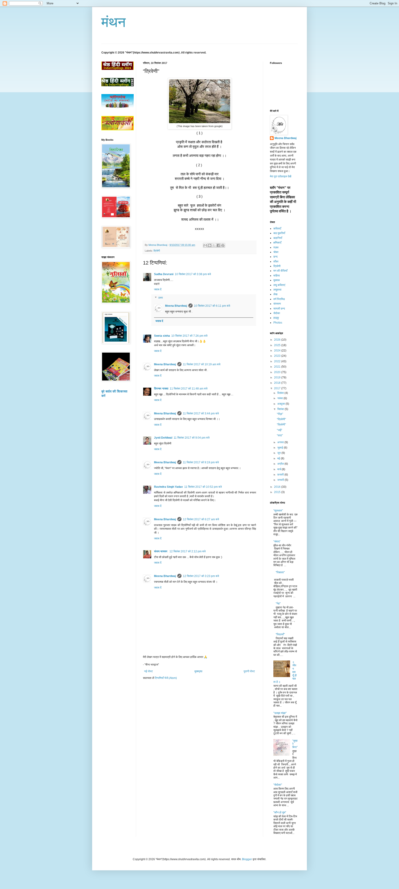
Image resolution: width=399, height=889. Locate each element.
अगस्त (280, 442)
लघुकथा (277, 289)
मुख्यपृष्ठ (198, 671)
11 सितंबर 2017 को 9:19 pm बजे (201, 462)
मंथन (113, 22)
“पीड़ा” (280, 414)
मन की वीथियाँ (280, 270)
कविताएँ (277, 228)
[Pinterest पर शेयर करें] (223, 245)
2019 (277, 377)
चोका (275, 252)
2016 (277, 486)
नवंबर (280, 398)
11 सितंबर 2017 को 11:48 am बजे (188, 388)
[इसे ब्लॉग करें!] (209, 245)
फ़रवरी (280, 474)
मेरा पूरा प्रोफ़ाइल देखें (280, 176)
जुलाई (280, 447)
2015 (277, 492)
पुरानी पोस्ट (249, 671)
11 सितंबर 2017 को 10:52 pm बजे (203, 486)
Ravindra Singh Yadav (168, 486)
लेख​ (275, 294)
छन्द (275, 256)
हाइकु (276, 317)
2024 (277, 350)
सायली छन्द (279, 308)
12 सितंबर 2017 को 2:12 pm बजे (187, 551)
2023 (277, 355)
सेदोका (276, 313)
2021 (277, 366)
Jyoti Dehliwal (163, 437)
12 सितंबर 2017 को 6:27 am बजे (201, 519)
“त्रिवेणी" (281, 419)
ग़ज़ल (275, 247)
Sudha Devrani (163, 274)
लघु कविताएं (279, 285)
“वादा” (280, 435)
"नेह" (278, 603)
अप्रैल (280, 463)
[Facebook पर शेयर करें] (218, 245)
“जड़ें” (279, 430)
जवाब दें (157, 289)
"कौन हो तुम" (279, 812)
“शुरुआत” (278, 510)
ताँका (275, 261)
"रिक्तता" (280, 572)
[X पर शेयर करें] (214, 245)
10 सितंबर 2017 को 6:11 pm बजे (212, 305)
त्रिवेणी (157, 250)
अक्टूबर (281, 403)
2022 (277, 361)
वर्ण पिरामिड (279, 299)
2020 (277, 372)
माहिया (276, 275)
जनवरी (281, 480)
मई (279, 458)
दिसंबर (280, 393)
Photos (277, 322)
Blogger (247, 859)
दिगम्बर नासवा (161, 388)
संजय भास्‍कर (161, 551)
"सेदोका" (277, 784)
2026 (277, 339)
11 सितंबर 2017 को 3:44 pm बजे (201, 413)
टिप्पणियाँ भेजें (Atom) (166, 678)
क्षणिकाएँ (277, 242)
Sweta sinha (162, 335)
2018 (277, 382)
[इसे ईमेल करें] (205, 245)
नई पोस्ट (148, 671)
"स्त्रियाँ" (280, 634)
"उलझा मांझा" (280, 713)
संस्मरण (277, 303)
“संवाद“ (277, 541)
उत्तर (160, 297)
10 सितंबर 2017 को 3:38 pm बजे (193, 274)
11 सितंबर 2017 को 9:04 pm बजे (191, 437)
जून (279, 453)
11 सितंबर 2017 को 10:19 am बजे (201, 364)
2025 (277, 345)
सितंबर (281, 409)
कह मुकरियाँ (279, 233)
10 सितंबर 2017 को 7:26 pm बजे (189, 335)
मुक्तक (276, 280)
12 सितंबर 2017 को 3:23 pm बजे (201, 576)
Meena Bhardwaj (176, 305)
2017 (277, 388)
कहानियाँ (277, 238)
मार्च (279, 469)
